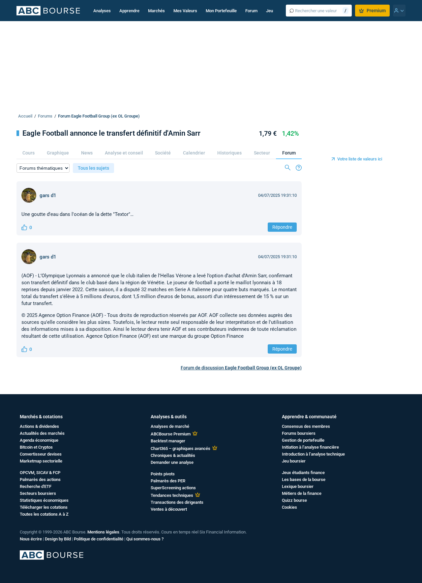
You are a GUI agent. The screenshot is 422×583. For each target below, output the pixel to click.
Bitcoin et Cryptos (36, 447)
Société (163, 152)
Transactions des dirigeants (177, 502)
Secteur (262, 152)
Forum (251, 10)
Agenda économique (39, 440)
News (87, 152)
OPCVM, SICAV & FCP (40, 472)
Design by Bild (58, 538)
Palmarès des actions (40, 479)
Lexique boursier (298, 486)
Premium (376, 10)
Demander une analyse (172, 462)
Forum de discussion (241, 367)
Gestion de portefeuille (303, 440)
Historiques (229, 152)
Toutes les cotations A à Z (44, 514)
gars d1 (48, 195)
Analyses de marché (170, 426)
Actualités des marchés (42, 433)
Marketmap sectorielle (41, 461)
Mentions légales (103, 532)
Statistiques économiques (44, 500)
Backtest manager (168, 440)
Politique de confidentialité (98, 538)
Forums (45, 116)
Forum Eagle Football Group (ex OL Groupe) (99, 116)
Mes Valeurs (185, 10)
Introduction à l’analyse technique (313, 454)
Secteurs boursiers (38, 493)
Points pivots (163, 473)
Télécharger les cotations (44, 507)
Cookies (289, 507)
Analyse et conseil (124, 152)
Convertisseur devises (41, 454)
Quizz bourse (294, 500)
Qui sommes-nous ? (145, 538)
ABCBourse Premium (171, 433)
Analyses (102, 10)
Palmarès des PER (168, 480)
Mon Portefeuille (221, 10)
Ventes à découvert (169, 509)
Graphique (58, 152)
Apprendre (129, 10)
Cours (28, 152)
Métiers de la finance (301, 493)
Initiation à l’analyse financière (310, 447)
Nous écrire (31, 538)
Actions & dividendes (39, 426)
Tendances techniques (172, 495)
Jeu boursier (294, 461)
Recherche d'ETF (35, 486)
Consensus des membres (306, 426)
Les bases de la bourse (303, 479)
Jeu (269, 10)
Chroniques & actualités (173, 455)
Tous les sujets (93, 168)
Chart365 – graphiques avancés (180, 448)
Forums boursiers (299, 433)
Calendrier (194, 152)
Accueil (25, 116)
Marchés (156, 10)
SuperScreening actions (173, 487)
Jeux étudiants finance (303, 472)
